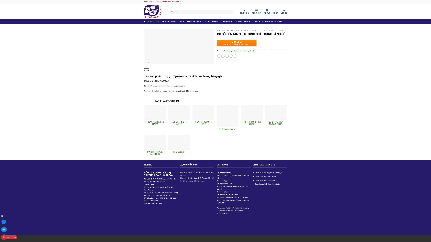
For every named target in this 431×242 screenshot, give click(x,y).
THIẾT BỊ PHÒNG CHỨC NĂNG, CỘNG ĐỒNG (236, 21)
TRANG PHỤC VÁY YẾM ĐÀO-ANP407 (155, 153)
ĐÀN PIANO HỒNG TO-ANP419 (179, 123)
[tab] (146, 70)
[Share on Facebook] (219, 56)
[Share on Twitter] (223, 56)
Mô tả (146, 70)
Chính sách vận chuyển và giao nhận (268, 173)
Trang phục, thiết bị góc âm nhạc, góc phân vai (268, 30)
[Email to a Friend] (227, 56)
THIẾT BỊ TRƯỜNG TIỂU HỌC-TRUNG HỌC (268, 21)
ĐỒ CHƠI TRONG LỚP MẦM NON (190, 21)
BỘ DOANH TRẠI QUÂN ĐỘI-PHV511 (155, 123)
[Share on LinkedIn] (234, 56)
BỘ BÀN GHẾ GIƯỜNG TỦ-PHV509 (203, 123)
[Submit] (231, 12)
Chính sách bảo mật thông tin (266, 180)
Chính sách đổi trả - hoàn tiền (266, 176)
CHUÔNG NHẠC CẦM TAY (227, 129)
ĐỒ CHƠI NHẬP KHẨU (151, 21)
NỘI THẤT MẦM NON (211, 21)
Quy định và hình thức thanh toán (267, 184)
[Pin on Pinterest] (231, 56)
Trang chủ (221, 30)
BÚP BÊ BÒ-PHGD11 (179, 152)
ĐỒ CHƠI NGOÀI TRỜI (169, 21)
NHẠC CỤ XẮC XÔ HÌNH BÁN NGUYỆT (251, 123)
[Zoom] (147, 61)
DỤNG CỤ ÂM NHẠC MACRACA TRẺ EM (276, 123)
